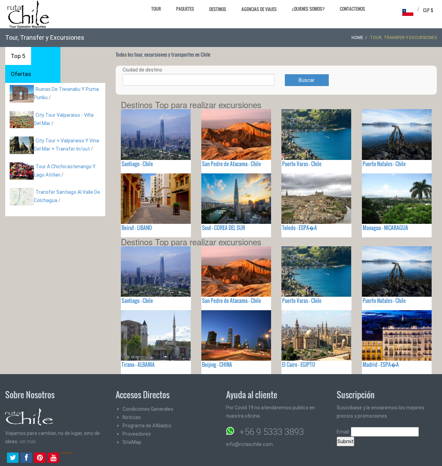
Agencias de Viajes (259, 9)
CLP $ (428, 10)
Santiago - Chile (137, 164)
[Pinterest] (40, 458)
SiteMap (132, 442)
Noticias (132, 417)
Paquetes (185, 8)
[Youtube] (53, 458)
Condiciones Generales (148, 409)
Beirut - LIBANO (137, 227)
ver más (27, 441)
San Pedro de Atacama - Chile (231, 164)
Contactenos (352, 8)
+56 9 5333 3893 (271, 432)
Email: (344, 432)
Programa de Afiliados (147, 425)
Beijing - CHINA (217, 364)
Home (357, 37)
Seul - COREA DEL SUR (223, 227)
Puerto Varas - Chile (301, 164)
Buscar (307, 80)
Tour (156, 8)
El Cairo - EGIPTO (298, 364)
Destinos (217, 9)
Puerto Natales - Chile (384, 164)
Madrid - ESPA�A (381, 364)
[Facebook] (26, 458)
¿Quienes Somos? (308, 8)
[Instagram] (67, 458)
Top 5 (18, 56)
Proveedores (137, 434)
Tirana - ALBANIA (138, 364)
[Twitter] (13, 458)
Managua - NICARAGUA (385, 227)
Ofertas (21, 73)
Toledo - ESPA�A (299, 227)
